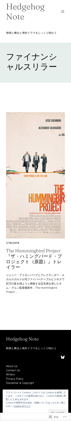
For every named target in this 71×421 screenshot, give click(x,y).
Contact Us (13, 370)
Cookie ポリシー (22, 406)
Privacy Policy (14, 378)
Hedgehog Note (25, 11)
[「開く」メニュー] (62, 11)
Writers (10, 374)
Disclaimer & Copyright (20, 382)
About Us (11, 366)
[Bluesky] (62, 357)
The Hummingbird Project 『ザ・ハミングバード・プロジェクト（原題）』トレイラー (34, 259)
